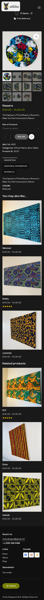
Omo (5, 465)
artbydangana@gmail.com (13, 539)
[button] (36, 37)
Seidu (5, 299)
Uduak (6, 515)
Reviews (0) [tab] (9, 172)
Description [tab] (10, 160)
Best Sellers (33, 148)
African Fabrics (20, 148)
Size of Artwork (10, 125)
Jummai (6, 353)
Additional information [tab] (15, 166)
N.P (4, 410)
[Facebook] (25, 554)
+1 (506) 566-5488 (11, 543)
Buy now (21, 137)
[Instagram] (31, 554)
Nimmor (6, 248)
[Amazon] (36, 554)
